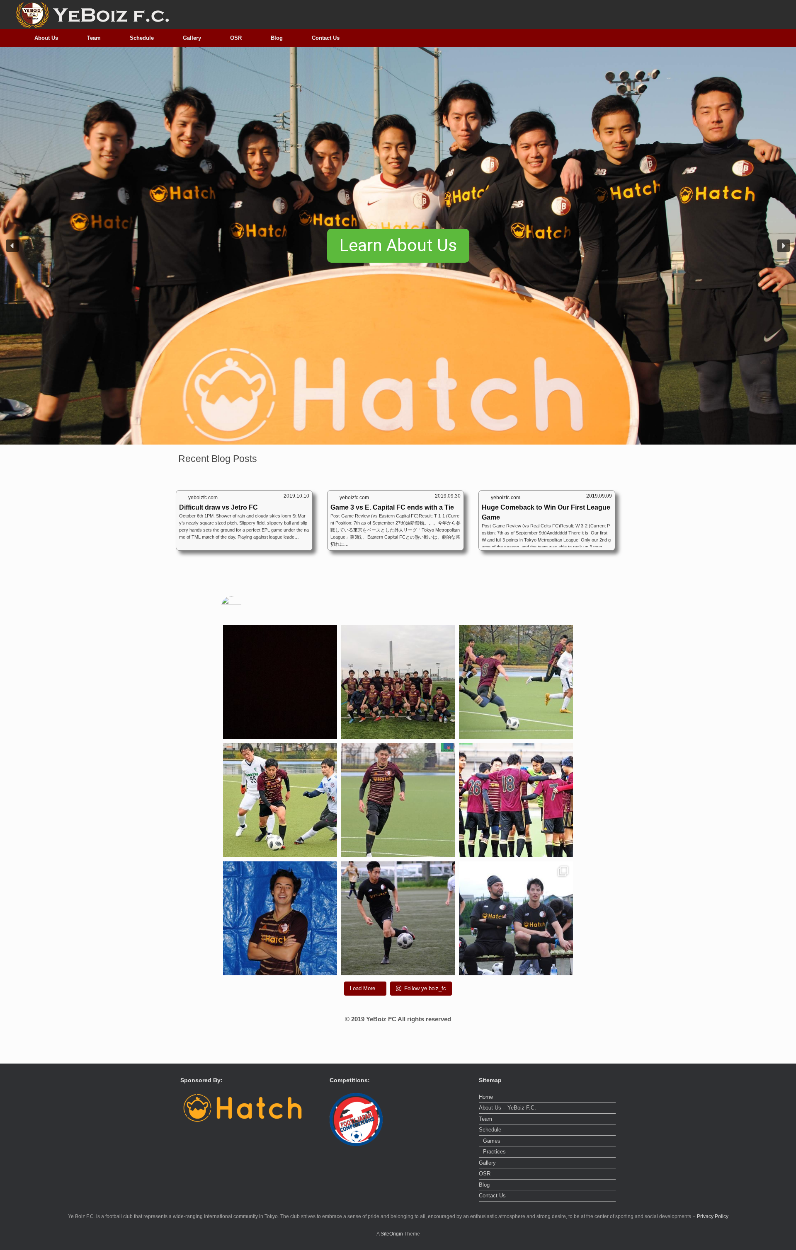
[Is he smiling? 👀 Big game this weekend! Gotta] (398, 800)
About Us (46, 38)
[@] (244, 606)
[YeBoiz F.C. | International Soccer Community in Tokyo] (92, 14)
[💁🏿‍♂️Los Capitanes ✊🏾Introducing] (516, 918)
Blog (277, 38)
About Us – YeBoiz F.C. (507, 1108)
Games (491, 1141)
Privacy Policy (712, 1216)
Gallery (192, 38)
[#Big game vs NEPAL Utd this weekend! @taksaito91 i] (280, 800)
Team (94, 38)
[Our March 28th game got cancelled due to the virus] (516, 682)
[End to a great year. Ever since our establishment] (516, 800)
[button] (12, 245)
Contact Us (326, 38)
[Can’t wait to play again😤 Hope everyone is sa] (398, 682)
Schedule (142, 38)
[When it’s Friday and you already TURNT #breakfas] (280, 918)
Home (486, 1097)
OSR (236, 38)
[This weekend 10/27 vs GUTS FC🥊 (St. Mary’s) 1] (398, 918)
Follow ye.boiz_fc (425, 988)
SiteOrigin (392, 1233)
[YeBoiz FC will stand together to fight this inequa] (280, 682)
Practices (494, 1151)
